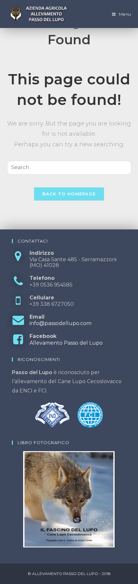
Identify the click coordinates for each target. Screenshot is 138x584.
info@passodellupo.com (60, 323)
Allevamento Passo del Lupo (66, 343)
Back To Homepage (69, 193)
